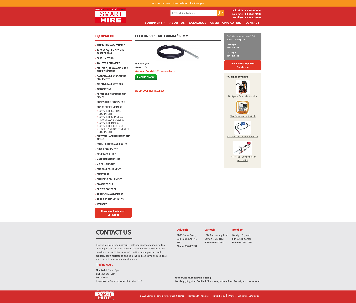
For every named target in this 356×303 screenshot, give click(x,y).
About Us (177, 22)
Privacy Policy (218, 295)
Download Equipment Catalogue (113, 212)
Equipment (154, 22)
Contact (252, 22)
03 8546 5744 (253, 10)
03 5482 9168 (253, 17)
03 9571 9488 (253, 14)
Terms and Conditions (198, 295)
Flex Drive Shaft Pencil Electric (242, 136)
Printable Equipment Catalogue (243, 295)
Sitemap (180, 295)
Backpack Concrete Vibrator (242, 96)
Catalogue (197, 22)
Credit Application (225, 22)
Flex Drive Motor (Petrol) (243, 116)
